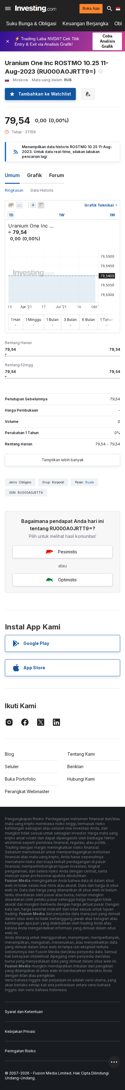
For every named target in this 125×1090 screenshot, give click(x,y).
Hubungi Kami (81, 779)
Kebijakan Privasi (20, 1031)
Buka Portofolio (20, 779)
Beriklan (75, 766)
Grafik (34, 175)
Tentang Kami (81, 754)
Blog (9, 754)
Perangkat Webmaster (27, 791)
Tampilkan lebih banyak (63, 460)
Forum (56, 175)
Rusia (89, 482)
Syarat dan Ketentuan (24, 1011)
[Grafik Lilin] (11, 205)
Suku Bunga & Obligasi (31, 23)
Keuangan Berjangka (85, 23)
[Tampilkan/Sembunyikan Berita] (41, 205)
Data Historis (42, 190)
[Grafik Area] (19, 205)
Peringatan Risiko (20, 1051)
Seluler (12, 766)
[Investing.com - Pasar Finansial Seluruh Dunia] (35, 8)
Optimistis (67, 579)
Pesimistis (67, 551)
